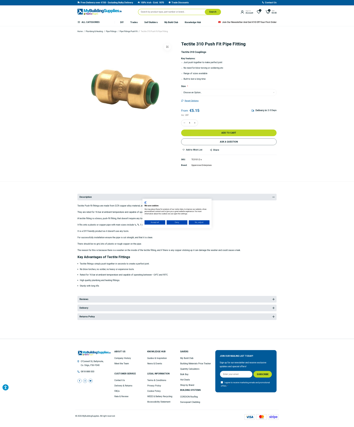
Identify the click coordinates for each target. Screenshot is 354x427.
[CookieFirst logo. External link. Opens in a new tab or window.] (146, 202)
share (216, 150)
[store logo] (99, 12)
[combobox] (179, 12)
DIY (122, 22)
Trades (134, 22)
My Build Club (171, 22)
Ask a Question (229, 141)
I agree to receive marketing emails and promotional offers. (245, 384)
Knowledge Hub (193, 22)
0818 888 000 (87, 371)
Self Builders (151, 22)
